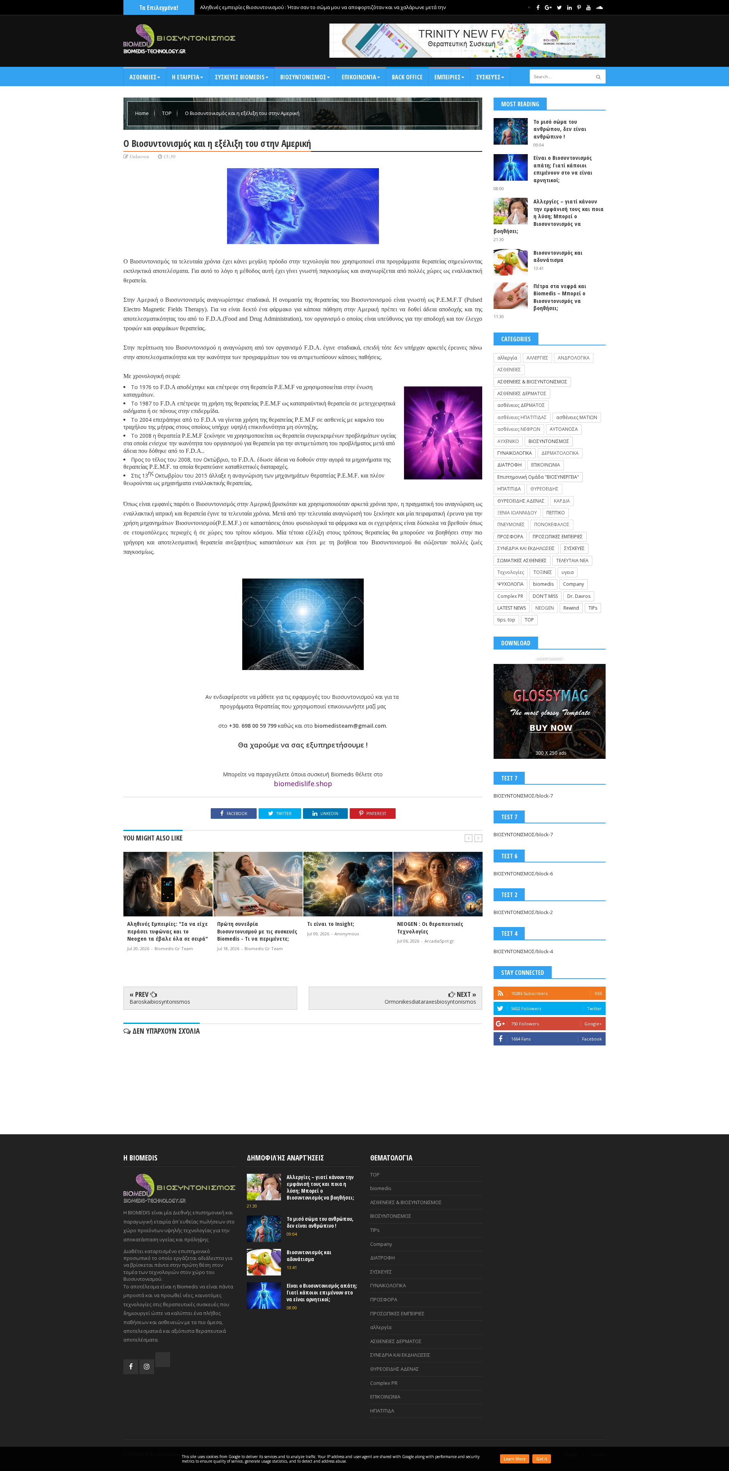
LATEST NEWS (511, 608)
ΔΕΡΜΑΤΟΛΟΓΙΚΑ (560, 453)
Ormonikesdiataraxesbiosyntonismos (430, 1001)
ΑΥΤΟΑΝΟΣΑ (564, 429)
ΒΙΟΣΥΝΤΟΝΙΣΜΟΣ (303, 77)
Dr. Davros (578, 596)
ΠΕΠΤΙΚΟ (555, 512)
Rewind (571, 608)
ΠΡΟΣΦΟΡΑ (510, 536)
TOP (167, 113)
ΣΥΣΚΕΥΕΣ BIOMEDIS (240, 77)
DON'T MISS (545, 596)
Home (142, 113)
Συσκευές (488, 77)
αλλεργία (507, 358)
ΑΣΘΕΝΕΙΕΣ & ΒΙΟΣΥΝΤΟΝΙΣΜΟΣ (532, 381)
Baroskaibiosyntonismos (159, 1001)
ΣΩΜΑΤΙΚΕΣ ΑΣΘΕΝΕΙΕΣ (522, 560)
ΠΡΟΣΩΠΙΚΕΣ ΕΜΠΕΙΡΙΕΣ (558, 536)
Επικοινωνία (359, 77)
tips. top (506, 619)
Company (573, 584)
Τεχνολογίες (510, 572)
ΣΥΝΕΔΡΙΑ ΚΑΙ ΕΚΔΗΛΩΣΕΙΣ (526, 548)
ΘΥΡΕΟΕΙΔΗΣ (544, 489)
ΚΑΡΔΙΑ (562, 501)
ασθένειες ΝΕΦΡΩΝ (518, 429)
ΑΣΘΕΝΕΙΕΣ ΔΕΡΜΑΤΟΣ (521, 393)
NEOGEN (544, 608)
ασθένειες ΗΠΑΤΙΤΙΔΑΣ (522, 417)
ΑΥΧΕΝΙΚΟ (508, 441)
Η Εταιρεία (185, 77)
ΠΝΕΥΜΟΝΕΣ (511, 524)
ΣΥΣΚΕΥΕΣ (574, 548)
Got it (541, 1459)
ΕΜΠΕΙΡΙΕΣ (447, 77)
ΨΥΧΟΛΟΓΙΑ (510, 584)
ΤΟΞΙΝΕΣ (542, 572)
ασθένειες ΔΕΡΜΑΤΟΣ (521, 405)
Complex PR (510, 596)
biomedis (543, 584)
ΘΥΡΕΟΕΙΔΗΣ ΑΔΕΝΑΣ (520, 501)
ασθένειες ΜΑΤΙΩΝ (576, 417)
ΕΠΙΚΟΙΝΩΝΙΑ (545, 465)
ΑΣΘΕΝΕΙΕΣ (142, 77)
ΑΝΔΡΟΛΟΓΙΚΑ (574, 358)
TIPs (593, 608)
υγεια (568, 572)
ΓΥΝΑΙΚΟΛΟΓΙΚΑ (514, 453)
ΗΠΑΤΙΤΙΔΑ (509, 489)
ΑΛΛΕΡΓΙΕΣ (537, 358)
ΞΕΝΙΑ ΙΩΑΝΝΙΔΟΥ (517, 512)
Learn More (514, 1459)
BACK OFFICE (407, 77)
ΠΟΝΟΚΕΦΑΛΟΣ (552, 524)
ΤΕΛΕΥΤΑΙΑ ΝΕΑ (572, 560)
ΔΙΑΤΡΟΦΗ (509, 465)
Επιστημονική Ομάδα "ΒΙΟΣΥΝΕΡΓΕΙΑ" (538, 477)
